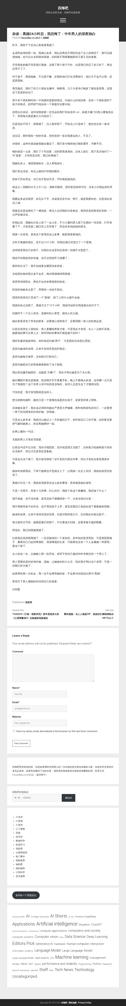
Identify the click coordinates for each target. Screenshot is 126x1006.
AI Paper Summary (40, 916)
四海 (18, 832)
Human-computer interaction (85, 944)
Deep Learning (97, 937)
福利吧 (19, 864)
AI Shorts (58, 915)
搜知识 (68, 797)
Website (16, 716)
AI (28, 916)
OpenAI (37, 964)
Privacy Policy (84, 1003)
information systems (22, 950)
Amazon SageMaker (85, 916)
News (24, 963)
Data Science (75, 937)
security (34, 970)
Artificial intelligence (56, 924)
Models (16, 964)
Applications (23, 924)
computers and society (84, 931)
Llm (52, 958)
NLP (31, 964)
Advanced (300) (18, 917)
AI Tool (71, 917)
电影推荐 (20, 860)
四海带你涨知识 (20, 792)
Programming (85, 964)
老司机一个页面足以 (26, 895)
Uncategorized (24, 976)
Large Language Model (77, 950)
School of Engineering (20, 970)
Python (97, 963)
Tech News (64, 969)
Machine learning (71, 957)
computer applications (53, 930)
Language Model (47, 950)
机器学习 (20, 844)
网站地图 (73, 1003)
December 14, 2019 (30, 38)
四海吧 (63, 8)
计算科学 (20, 872)
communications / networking (25, 931)
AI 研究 (19, 825)
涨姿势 (28, 602)
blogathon (84, 924)
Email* (16, 702)
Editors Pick (23, 943)
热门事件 (20, 856)
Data (61, 937)
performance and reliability (59, 963)
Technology (84, 969)
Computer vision (46, 937)
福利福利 (20, 868)
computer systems (22, 937)
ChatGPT (96, 924)
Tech (51, 970)
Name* (16, 688)
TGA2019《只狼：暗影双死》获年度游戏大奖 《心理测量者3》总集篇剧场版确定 (35, 616)
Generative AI (44, 944)
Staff (43, 969)
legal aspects (42, 958)
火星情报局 (21, 852)
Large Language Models (23, 958)
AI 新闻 (19, 821)
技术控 (19, 836)
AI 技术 (19, 817)
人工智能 (20, 829)
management (98, 957)
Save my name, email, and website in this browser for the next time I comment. (57, 731)
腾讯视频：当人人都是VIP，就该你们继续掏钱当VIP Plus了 (89, 616)
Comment (17, 651)
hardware (59, 944)
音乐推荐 (20, 876)
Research (107, 964)
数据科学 (20, 840)
